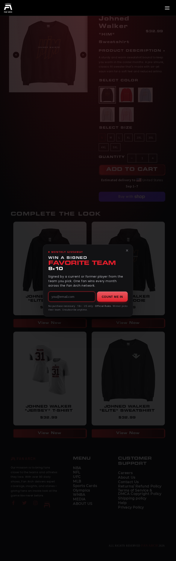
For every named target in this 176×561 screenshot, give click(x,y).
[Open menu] (167, 8)
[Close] (127, 250)
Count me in (112, 296)
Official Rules (103, 306)
